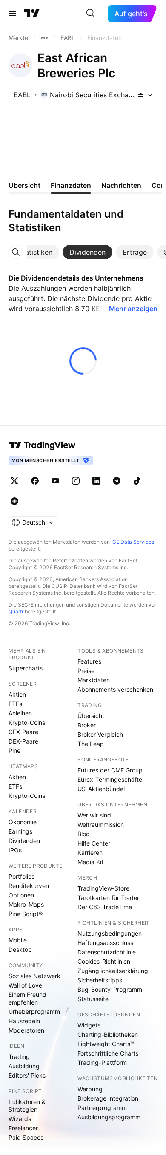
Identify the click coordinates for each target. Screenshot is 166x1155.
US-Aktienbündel (101, 788)
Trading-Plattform (102, 1062)
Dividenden (24, 840)
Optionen (21, 895)
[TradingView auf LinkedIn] (96, 481)
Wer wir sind (94, 815)
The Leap (90, 743)
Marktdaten (93, 680)
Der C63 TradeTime (104, 907)
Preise (85, 670)
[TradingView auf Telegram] (117, 481)
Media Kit (90, 862)
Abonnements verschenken (115, 689)
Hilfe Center (93, 843)
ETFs (15, 703)
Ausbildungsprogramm (108, 1117)
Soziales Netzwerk (34, 975)
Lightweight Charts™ (105, 1043)
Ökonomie (23, 822)
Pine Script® (26, 913)
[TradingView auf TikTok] (137, 481)
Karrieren (90, 852)
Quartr (16, 611)
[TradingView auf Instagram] (76, 481)
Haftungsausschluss (105, 942)
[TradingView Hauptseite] (32, 14)
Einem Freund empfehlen (27, 998)
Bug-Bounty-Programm (109, 989)
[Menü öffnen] (12, 13)
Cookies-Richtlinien (103, 961)
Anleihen (20, 713)
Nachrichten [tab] (121, 185)
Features (89, 661)
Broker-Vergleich (100, 734)
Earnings (20, 831)
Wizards (20, 1118)
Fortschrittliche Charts (107, 1053)
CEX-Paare (23, 731)
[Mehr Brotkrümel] (44, 38)
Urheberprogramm (34, 1011)
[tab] (35, 252)
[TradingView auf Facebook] (35, 481)
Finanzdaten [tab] (71, 185)
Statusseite (93, 998)
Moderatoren (26, 1030)
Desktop (20, 949)
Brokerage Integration (107, 1098)
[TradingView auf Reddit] (14, 501)
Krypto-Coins (27, 722)
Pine (14, 750)
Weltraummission (100, 824)
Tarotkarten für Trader (108, 897)
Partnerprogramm (102, 1107)
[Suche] (90, 13)
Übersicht (90, 715)
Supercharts (26, 668)
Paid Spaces (26, 1137)
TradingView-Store (103, 888)
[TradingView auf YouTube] (55, 481)
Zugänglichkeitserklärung (112, 970)
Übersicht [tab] (24, 185)
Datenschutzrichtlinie (106, 952)
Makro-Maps (26, 904)
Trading (19, 1056)
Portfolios (21, 876)
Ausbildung (24, 1066)
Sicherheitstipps (99, 980)
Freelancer (23, 1128)
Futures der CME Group (110, 770)
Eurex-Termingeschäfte (109, 779)
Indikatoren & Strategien (27, 1105)
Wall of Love (25, 985)
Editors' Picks (27, 1075)
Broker (86, 725)
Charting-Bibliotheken (107, 1034)
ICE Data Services (132, 542)
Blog (83, 833)
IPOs (15, 850)
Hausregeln (24, 1020)
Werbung (90, 1089)
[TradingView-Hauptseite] (42, 445)
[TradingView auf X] (14, 481)
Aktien (17, 694)
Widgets (88, 1025)
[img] (141, 95)
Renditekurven (29, 885)
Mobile (18, 940)
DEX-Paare (23, 741)
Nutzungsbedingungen (109, 933)
